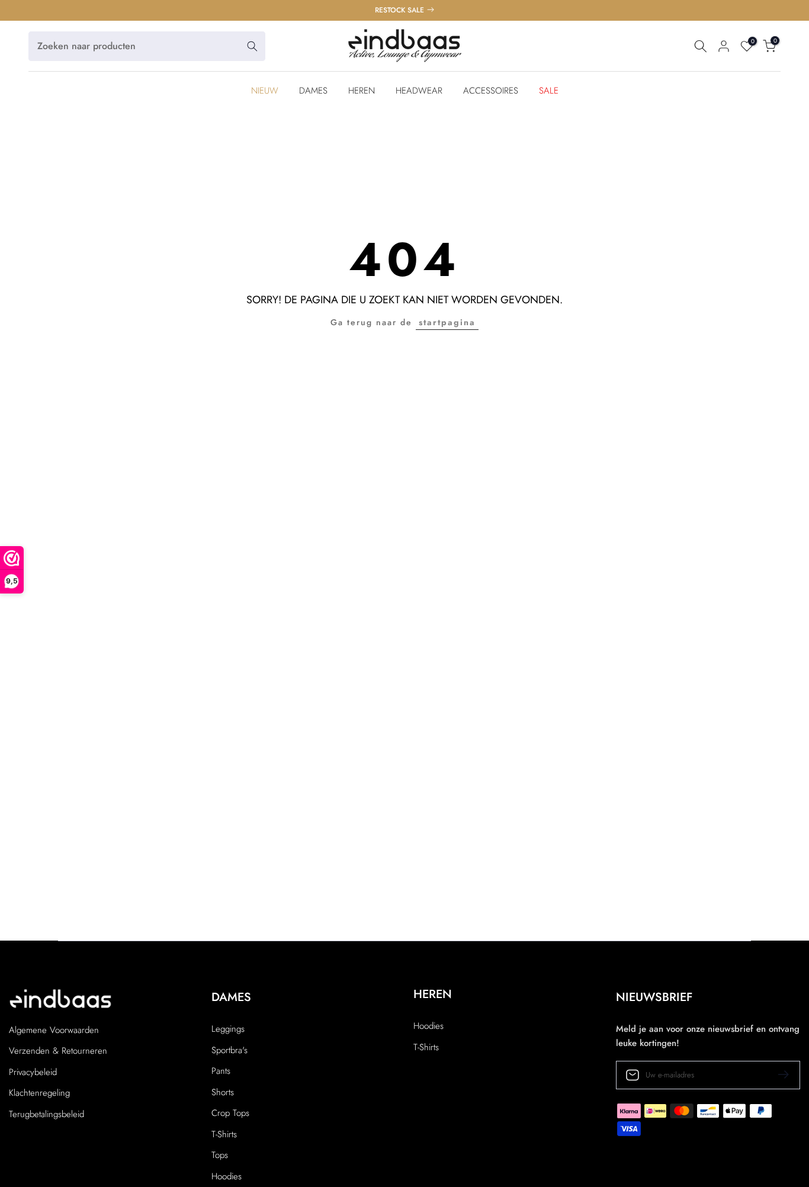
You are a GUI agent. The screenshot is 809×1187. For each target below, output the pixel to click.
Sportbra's (229, 1050)
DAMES (313, 90)
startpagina (447, 322)
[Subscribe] (779, 1074)
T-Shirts (224, 1134)
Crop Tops (230, 1113)
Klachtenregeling (39, 1093)
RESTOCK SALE (400, 10)
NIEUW (264, 90)
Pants (220, 1071)
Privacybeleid (33, 1072)
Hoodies (226, 1176)
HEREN (361, 90)
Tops (219, 1155)
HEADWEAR (419, 90)
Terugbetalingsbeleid (46, 1114)
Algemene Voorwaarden (54, 1030)
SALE (548, 90)
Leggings (228, 1029)
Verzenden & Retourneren (58, 1051)
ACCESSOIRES (490, 90)
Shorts (222, 1092)
